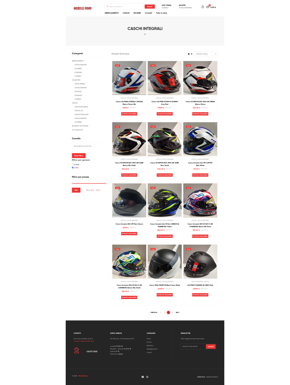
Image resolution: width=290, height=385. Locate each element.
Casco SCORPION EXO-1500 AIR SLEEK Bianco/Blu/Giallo (129, 164)
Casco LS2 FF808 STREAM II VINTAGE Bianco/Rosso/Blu (129, 103)
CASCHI (126, 13)
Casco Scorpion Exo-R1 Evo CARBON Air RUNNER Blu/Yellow (164, 225)
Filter (76, 190)
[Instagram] (147, 377)
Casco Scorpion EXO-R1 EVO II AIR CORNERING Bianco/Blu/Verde (129, 286)
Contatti (148, 13)
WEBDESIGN (201, 377)
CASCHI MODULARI (81, 114)
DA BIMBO (78, 68)
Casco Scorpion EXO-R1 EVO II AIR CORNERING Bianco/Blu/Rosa (200, 225)
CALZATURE (76, 80)
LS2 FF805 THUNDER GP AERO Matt (200, 285)
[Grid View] (188, 53)
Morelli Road (82, 376)
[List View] (191, 53)
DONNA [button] (76, 164)
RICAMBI (137, 13)
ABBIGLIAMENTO (112, 13)
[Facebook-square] (143, 377)
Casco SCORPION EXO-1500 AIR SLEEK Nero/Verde (164, 164)
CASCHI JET (79, 111)
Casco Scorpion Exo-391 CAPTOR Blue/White (200, 164)
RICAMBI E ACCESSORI (80, 126)
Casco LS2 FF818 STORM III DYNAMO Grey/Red (164, 103)
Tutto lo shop (161, 13)
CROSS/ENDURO (81, 65)
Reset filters (78, 156)
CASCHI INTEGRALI (132, 98)
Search (149, 7)
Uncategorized (77, 130)
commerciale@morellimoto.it (84, 341)
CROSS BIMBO (80, 84)
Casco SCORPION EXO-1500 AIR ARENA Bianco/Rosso (200, 103)
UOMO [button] (76, 168)
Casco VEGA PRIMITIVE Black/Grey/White (164, 285)
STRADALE (78, 72)
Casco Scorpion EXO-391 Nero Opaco (129, 224)
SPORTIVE (78, 91)
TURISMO (78, 76)
